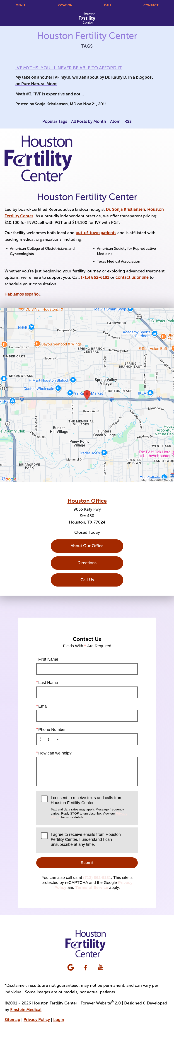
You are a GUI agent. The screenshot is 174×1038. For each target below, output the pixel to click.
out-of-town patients (96, 232)
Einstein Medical (25, 1009)
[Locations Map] (87, 395)
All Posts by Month (88, 121)
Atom (115, 121)
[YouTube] (101, 967)
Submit (87, 862)
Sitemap (12, 1019)
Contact (150, 5)
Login (58, 1019)
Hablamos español (22, 294)
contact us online (132, 277)
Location (64, 5)
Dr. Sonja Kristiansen (125, 209)
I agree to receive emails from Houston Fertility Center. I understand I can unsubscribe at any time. (86, 839)
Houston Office (87, 501)
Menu (20, 5)
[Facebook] (86, 967)
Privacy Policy (37, 1019)
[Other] (71, 967)
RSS (128, 121)
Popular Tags (54, 121)
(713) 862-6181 (95, 277)
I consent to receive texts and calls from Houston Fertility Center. (89, 807)
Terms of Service (91, 887)
